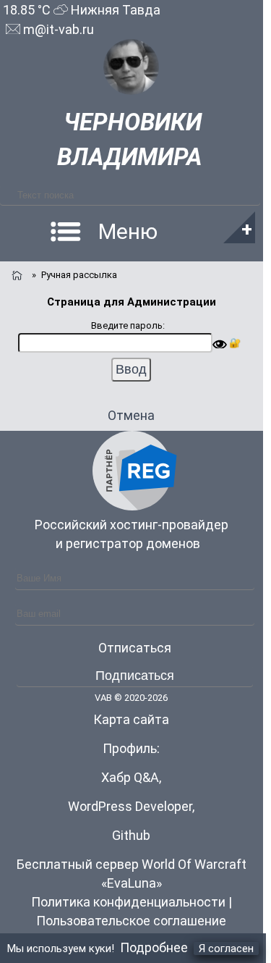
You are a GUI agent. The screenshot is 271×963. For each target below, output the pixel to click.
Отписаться (134, 647)
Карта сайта (131, 719)
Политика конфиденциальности (128, 901)
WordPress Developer (130, 806)
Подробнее (154, 947)
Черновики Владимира (129, 139)
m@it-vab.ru (57, 29)
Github (131, 835)
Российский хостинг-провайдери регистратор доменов (131, 534)
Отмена (131, 415)
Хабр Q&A (130, 777)
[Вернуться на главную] (16, 273)
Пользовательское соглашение (131, 920)
